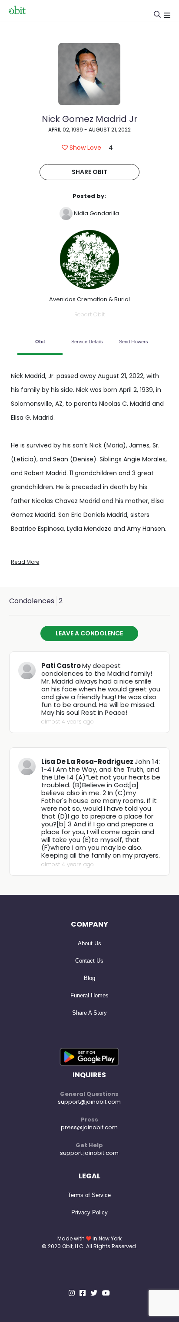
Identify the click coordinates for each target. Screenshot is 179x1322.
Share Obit (89, 172)
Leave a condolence (89, 633)
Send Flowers (133, 341)
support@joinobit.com (89, 1102)
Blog (89, 978)
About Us (89, 943)
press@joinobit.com (89, 1127)
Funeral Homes (89, 995)
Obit (40, 341)
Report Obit (89, 314)
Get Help (89, 1145)
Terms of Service (89, 1195)
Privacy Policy (89, 1212)
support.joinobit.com (89, 1153)
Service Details (87, 341)
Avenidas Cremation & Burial (89, 299)
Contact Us (89, 960)
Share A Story (89, 1013)
